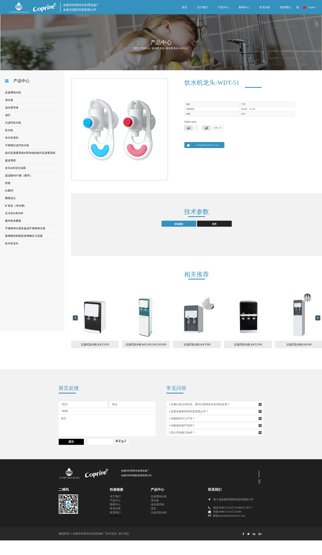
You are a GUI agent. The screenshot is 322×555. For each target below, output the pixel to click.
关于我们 (202, 7)
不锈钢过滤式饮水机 (17, 145)
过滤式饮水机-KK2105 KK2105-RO (146, 344)
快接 (7, 183)
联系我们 (285, 7)
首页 (184, 7)
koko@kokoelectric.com (207, 145)
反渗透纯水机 (13, 92)
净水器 (9, 100)
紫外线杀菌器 (13, 220)
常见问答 (264, 7)
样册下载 (117, 516)
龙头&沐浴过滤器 (15, 167)
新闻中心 (244, 7)
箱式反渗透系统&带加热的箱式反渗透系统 (30, 152)
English (311, 7)
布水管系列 (11, 137)
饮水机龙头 (158, 48)
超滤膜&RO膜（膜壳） (18, 175)
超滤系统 (10, 160)
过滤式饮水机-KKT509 (197, 344)
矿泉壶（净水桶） (15, 205)
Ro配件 (9, 190)
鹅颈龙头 (10, 198)
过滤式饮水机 (13, 122)
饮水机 (9, 130)
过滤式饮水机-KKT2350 (248, 344)
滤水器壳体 (11, 107)
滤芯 (7, 115)
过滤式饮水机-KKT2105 (95, 344)
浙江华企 (123, 533)
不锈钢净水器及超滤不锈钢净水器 (25, 228)
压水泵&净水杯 (14, 213)
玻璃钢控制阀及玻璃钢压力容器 (24, 235)
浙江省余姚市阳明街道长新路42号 (233, 499)
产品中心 (223, 7)
